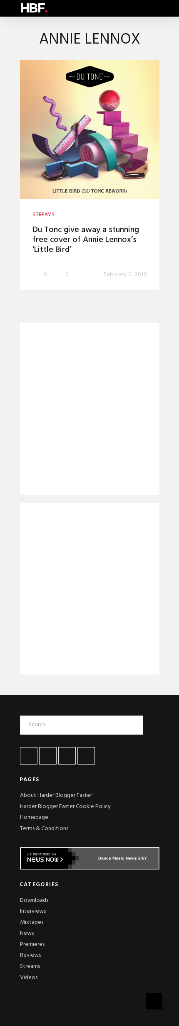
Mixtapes (31, 922)
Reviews (30, 955)
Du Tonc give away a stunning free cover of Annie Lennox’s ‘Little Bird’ (85, 239)
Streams (30, 966)
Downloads (34, 900)
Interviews (33, 911)
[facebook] (28, 756)
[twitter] (48, 756)
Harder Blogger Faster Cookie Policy (65, 806)
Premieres (32, 944)
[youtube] (67, 756)
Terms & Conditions (44, 828)
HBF (33, 8)
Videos (28, 977)
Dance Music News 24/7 (122, 858)
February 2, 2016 (125, 274)
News (27, 933)
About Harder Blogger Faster (56, 795)
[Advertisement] (89, 410)
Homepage (34, 817)
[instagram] (86, 756)
